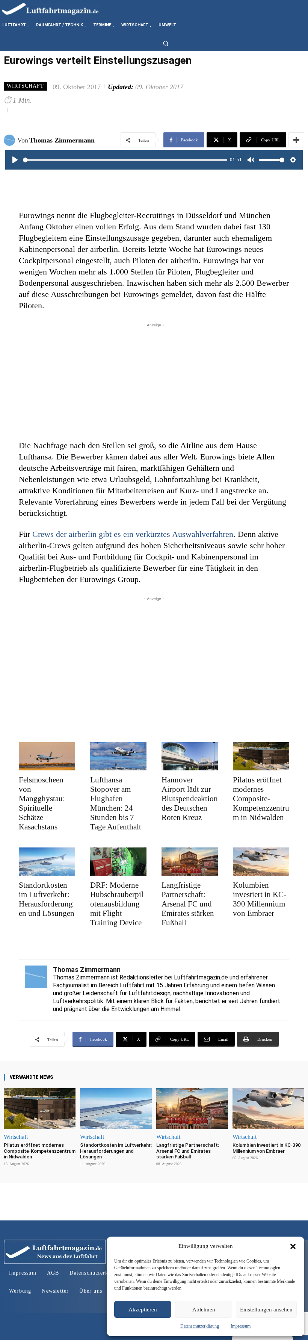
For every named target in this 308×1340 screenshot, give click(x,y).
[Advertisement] (154, 381)
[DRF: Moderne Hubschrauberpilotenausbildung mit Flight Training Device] (118, 861)
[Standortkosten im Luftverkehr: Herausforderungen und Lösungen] (47, 861)
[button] (293, 1246)
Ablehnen (203, 1310)
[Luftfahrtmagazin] (56, 8)
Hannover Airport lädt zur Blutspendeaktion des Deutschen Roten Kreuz (190, 798)
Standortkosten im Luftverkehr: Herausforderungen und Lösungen (46, 899)
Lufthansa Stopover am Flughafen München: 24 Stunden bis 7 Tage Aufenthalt (115, 803)
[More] (296, 139)
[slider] (125, 160)
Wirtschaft (25, 86)
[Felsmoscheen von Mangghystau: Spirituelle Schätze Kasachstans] (47, 756)
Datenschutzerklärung (199, 1326)
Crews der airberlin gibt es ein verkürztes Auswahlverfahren (132, 534)
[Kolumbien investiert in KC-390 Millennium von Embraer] (261, 861)
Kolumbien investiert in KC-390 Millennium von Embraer (259, 899)
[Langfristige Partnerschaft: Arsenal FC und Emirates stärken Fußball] (190, 861)
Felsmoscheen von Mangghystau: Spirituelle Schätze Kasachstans (42, 803)
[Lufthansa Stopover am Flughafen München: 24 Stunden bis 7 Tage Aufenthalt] (118, 756)
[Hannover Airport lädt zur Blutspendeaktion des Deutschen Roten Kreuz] (190, 756)
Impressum (241, 1326)
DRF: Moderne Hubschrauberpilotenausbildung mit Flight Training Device (116, 904)
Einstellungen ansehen (266, 1310)
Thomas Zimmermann (62, 140)
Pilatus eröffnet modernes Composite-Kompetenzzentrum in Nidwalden (261, 798)
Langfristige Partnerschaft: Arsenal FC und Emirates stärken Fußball (188, 904)
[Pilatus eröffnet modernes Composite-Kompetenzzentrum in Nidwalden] (261, 756)
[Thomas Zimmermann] (10, 140)
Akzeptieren (142, 1310)
